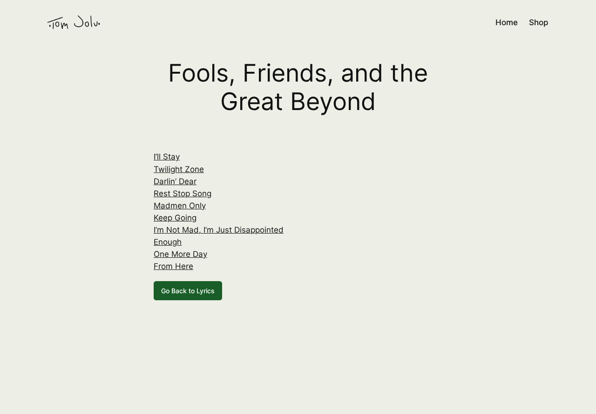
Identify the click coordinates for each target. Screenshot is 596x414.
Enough (168, 242)
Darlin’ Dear (175, 181)
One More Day (180, 254)
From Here (173, 266)
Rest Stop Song (182, 193)
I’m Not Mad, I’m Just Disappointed (219, 230)
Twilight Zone (179, 169)
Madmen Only (180, 205)
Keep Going (175, 217)
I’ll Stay (167, 156)
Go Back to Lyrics (188, 291)
